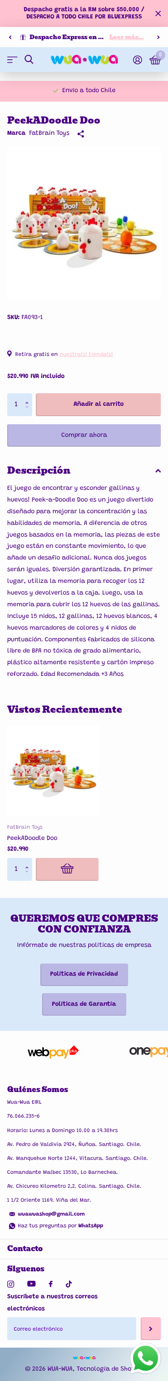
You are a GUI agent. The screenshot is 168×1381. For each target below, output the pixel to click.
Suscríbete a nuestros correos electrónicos (52, 1303)
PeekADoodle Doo (32, 838)
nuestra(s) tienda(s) (86, 354)
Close (158, 13)
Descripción (38, 470)
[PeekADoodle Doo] (53, 771)
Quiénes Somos (37, 1089)
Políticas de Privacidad (84, 974)
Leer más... (126, 37)
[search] (29, 59)
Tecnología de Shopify (110, 1369)
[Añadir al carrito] (67, 869)
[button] (10, 37)
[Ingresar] (137, 60)
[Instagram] (10, 1284)
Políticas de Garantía (84, 1004)
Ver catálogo (12, 59)
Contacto (25, 1248)
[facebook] (50, 1284)
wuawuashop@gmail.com (51, 1214)
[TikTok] (69, 1284)
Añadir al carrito (98, 404)
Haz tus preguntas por (60, 1226)
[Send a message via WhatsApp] (146, 1359)
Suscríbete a (151, 1328)
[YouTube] (31, 1284)
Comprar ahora (84, 435)
